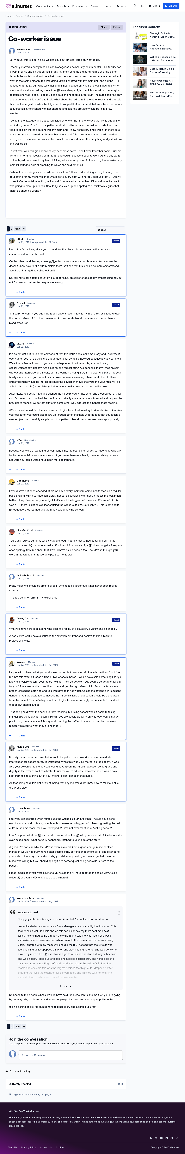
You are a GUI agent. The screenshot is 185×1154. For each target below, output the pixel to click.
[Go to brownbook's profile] (12, 810)
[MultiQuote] (10, 292)
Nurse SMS (23, 746)
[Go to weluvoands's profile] (12, 51)
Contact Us (46, 1147)
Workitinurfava (25, 898)
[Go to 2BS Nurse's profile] (12, 482)
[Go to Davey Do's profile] (12, 620)
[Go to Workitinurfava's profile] (12, 900)
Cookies (60, 1147)
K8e (19, 440)
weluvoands (24, 49)
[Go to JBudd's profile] (12, 240)
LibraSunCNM (25, 530)
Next (17, 228)
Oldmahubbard (25, 575)
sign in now (79, 1043)
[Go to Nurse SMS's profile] (12, 748)
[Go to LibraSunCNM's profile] (12, 532)
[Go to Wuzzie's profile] (12, 663)
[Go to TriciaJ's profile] (12, 305)
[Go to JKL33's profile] (12, 345)
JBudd (20, 239)
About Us (12, 1147)
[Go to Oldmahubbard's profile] (12, 577)
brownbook (23, 808)
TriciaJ (21, 303)
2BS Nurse (23, 480)
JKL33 (20, 343)
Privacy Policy (28, 1147)
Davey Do (22, 618)
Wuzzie (21, 662)
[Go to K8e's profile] (12, 442)
